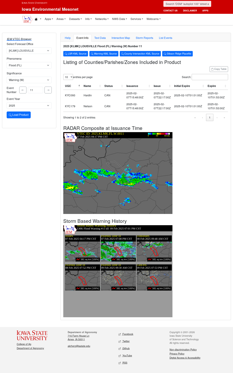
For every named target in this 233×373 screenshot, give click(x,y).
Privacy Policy (177, 353)
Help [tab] (68, 38)
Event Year (13, 99)
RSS (124, 362)
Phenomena (14, 59)
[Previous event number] (22, 90)
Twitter (126, 341)
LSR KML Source (76, 53)
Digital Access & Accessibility (185, 357)
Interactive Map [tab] (121, 38)
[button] (38, 19)
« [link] (195, 117)
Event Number (11, 90)
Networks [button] (101, 19)
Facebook (127, 334)
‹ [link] (202, 117)
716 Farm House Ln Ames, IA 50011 (78, 337)
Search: (186, 77)
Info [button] (87, 19)
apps (205, 10)
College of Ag (24, 344)
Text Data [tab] (100, 38)
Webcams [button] (153, 19)
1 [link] (209, 117)
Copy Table (220, 69)
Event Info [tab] (82, 38)
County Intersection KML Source (141, 53)
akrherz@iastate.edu (79, 346)
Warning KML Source (105, 53)
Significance (14, 73)
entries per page (83, 77)
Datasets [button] (74, 19)
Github (126, 348)
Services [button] (135, 19)
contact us (170, 10)
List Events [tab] (165, 38)
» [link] (224, 117)
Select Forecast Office (20, 44)
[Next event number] (48, 90)
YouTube (127, 355)
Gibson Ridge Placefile (178, 53)
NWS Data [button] (118, 19)
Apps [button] (48, 19)
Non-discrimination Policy (183, 349)
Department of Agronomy (30, 348)
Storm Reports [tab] (144, 38)
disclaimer (190, 10)
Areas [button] (60, 19)
